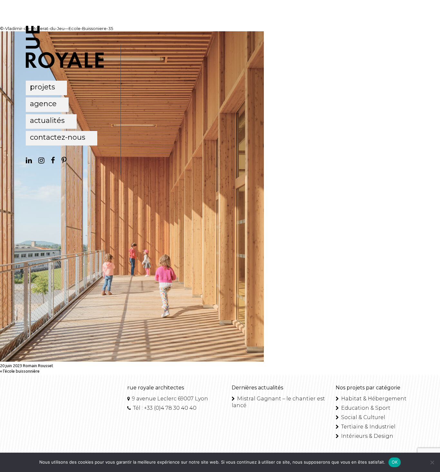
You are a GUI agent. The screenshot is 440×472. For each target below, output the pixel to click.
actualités (47, 120)
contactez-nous (57, 137)
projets (42, 87)
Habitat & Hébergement (373, 399)
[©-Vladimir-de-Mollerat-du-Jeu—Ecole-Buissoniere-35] (132, 360)
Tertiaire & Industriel (368, 427)
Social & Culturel (362, 417)
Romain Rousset (38, 365)
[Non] (432, 462)
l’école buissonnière (21, 371)
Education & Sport (365, 408)
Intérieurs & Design (366, 436)
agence (43, 103)
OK (395, 462)
